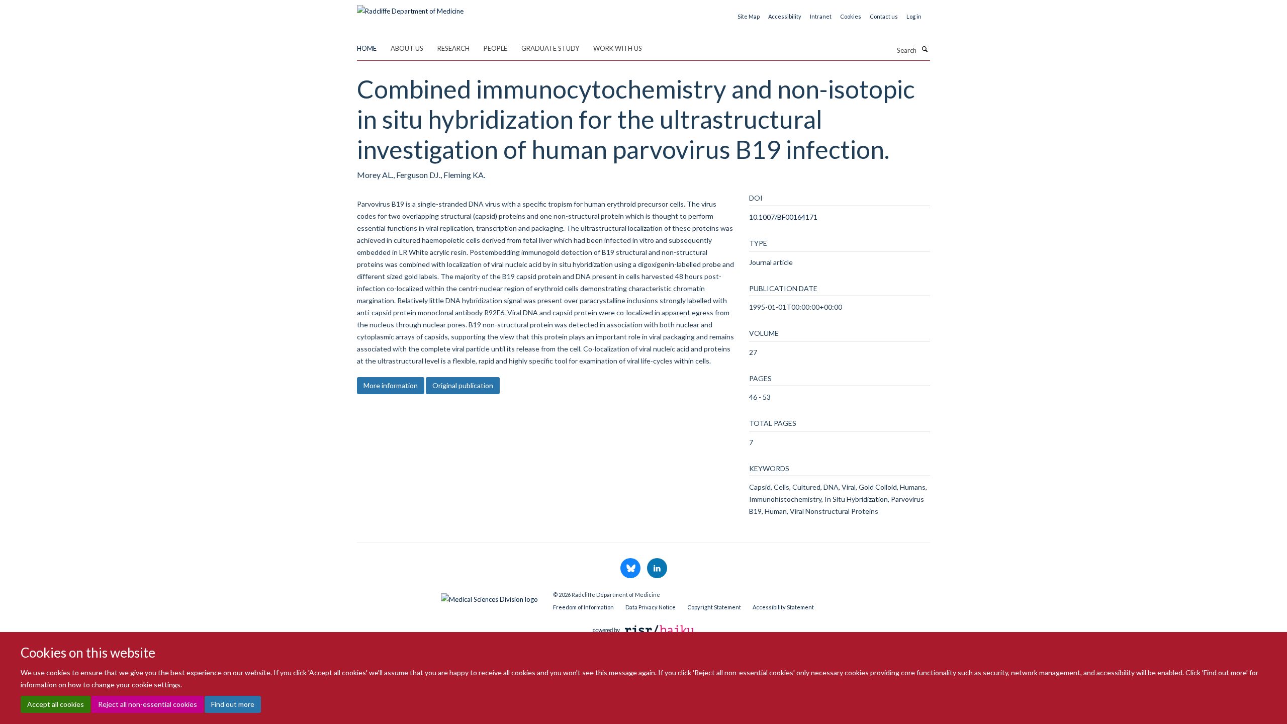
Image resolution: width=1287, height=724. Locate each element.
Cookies (850, 16)
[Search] (924, 49)
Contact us (884, 16)
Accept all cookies (55, 704)
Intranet (821, 16)
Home (367, 48)
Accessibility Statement (783, 607)
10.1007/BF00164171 (783, 217)
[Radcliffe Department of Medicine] (410, 8)
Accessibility (784, 16)
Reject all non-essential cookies (147, 704)
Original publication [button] (462, 385)
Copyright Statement (714, 607)
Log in (914, 16)
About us (407, 48)
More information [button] (390, 385)
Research (453, 48)
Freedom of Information (583, 607)
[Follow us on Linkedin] (657, 569)
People (495, 48)
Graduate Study (550, 48)
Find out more (232, 704)
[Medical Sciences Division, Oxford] (447, 596)
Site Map (749, 16)
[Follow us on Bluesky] (631, 569)
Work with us (617, 48)
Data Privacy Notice (650, 607)
